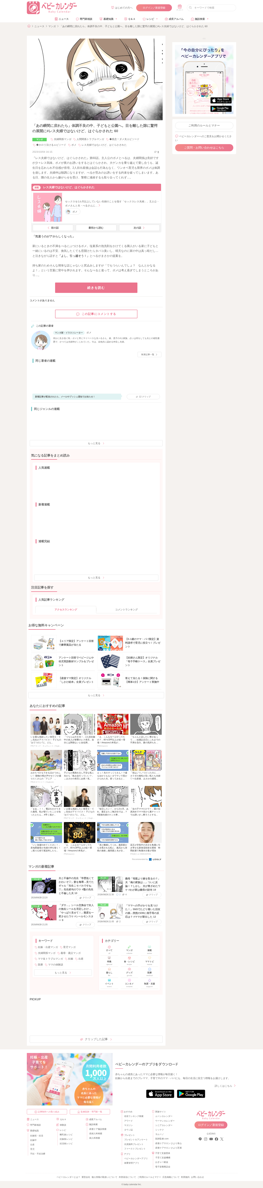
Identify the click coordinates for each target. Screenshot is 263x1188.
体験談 (63, 1125)
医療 (40, 964)
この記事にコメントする (99, 313)
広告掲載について (171, 1177)
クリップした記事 (96, 1039)
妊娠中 (33, 1140)
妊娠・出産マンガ (48, 947)
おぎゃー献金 (161, 1162)
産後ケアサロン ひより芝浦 (168, 1148)
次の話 (137, 227)
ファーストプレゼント (135, 1148)
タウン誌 (128, 1130)
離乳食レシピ (66, 1134)
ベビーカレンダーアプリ (136, 1158)
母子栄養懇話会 (162, 1166)
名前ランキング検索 (133, 1116)
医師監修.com (162, 1138)
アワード (128, 1121)
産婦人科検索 (95, 1133)
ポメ (73, 144)
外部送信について (127, 1177)
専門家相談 (86, 19)
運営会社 (86, 1177)
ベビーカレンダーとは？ (68, 1177)
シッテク (159, 1130)
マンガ (52, 26)
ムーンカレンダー (163, 1116)
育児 (32, 1149)
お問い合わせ (197, 1177)
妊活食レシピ (66, 1143)
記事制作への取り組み (48, 1111)
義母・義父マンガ (71, 953)
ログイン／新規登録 (154, 7)
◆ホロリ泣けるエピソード (51, 144)
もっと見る (94, 443)
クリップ (145, 396)
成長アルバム (176, 19)
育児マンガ (69, 947)
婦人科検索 (94, 1138)
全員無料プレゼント (133, 1144)
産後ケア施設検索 (97, 1129)
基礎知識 (108, 19)
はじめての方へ (124, 7)
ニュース (64, 19)
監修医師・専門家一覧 (91, 1111)
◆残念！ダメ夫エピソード (124, 139)
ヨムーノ (159, 1134)
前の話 (55, 227)
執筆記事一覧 (147, 354)
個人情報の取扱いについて (104, 1177)
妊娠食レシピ (66, 1139)
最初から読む (96, 227)
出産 (80, 958)
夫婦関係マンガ (62, 139)
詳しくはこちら (223, 1085)
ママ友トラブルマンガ (50, 958)
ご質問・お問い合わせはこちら (204, 147)
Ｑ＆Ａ (131, 19)
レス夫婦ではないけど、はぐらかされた (104, 144)
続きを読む (96, 287)
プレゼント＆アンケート (136, 1139)
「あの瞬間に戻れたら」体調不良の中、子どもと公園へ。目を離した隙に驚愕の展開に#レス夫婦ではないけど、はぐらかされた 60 (134, 26)
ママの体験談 (55, 964)
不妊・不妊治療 (37, 1153)
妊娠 (70, 958)
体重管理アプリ (131, 1163)
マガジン (128, 1125)
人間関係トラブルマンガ (90, 139)
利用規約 (185, 1177)
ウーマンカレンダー (165, 1121)
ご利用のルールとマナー (204, 125)
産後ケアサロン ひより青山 (168, 1143)
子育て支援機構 (162, 1157)
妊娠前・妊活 (36, 1135)
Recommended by (140, 859)
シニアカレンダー (163, 1125)
